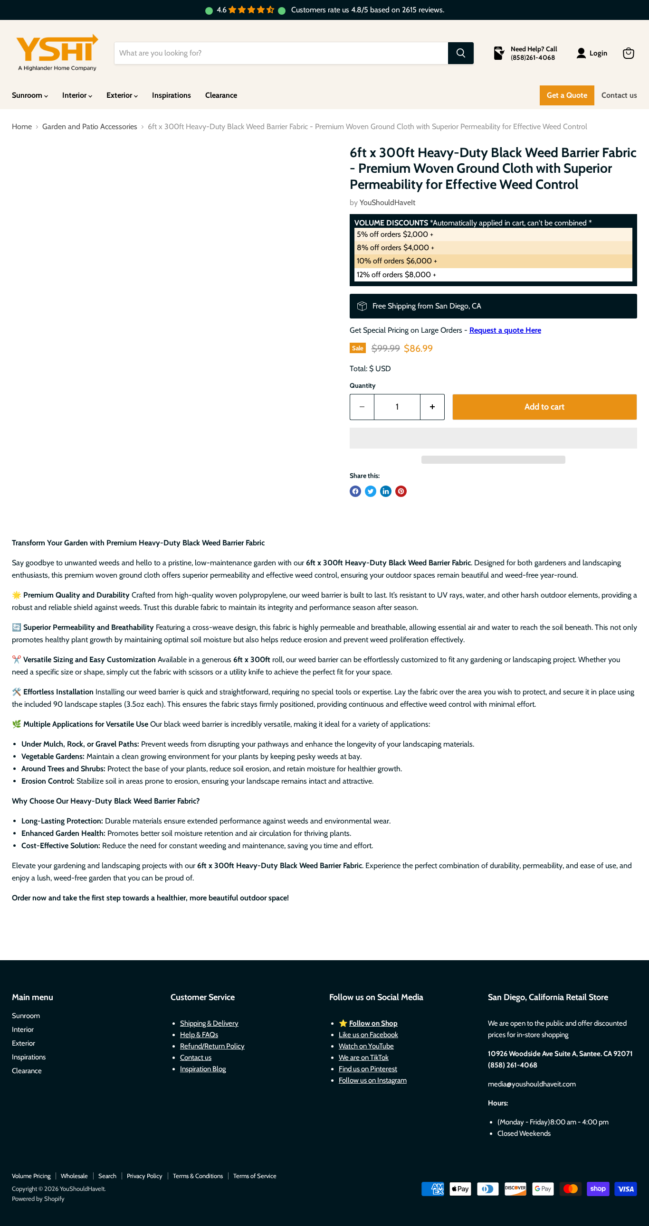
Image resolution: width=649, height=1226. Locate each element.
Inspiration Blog (203, 1069)
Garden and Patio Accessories (89, 126)
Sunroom (28, 95)
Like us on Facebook (368, 1034)
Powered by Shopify (38, 1198)
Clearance (221, 95)
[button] (493, 438)
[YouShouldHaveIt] (57, 53)
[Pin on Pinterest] (401, 491)
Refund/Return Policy (212, 1046)
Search (107, 1175)
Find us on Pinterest (368, 1069)
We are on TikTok (364, 1057)
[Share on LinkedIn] (385, 491)
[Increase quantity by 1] (432, 407)
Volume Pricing (31, 1175)
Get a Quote (567, 95)
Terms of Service (255, 1175)
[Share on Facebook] (355, 491)
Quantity (363, 385)
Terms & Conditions (198, 1175)
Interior (75, 95)
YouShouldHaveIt (387, 202)
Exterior (120, 95)
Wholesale (74, 1175)
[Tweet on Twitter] (370, 491)
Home (22, 126)
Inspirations (171, 95)
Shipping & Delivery (209, 1023)
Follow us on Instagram (373, 1080)
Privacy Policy (144, 1175)
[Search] (461, 53)
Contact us (619, 95)
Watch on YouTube (366, 1046)
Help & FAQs (199, 1034)
